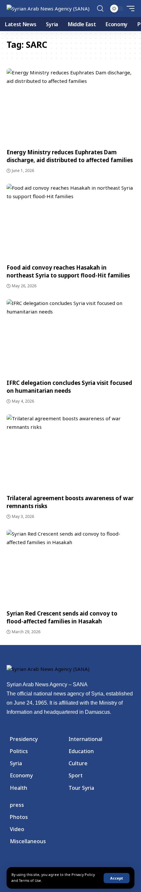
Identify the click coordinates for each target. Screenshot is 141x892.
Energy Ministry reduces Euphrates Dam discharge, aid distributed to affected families (70, 156)
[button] (117, 878)
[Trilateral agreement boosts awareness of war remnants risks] (70, 452)
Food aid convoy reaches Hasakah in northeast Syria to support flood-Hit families (68, 271)
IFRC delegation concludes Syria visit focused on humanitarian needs (69, 386)
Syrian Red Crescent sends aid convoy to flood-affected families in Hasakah (62, 617)
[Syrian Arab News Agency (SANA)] (48, 8)
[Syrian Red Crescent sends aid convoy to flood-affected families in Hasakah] (70, 568)
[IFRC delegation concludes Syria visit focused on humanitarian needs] (70, 337)
